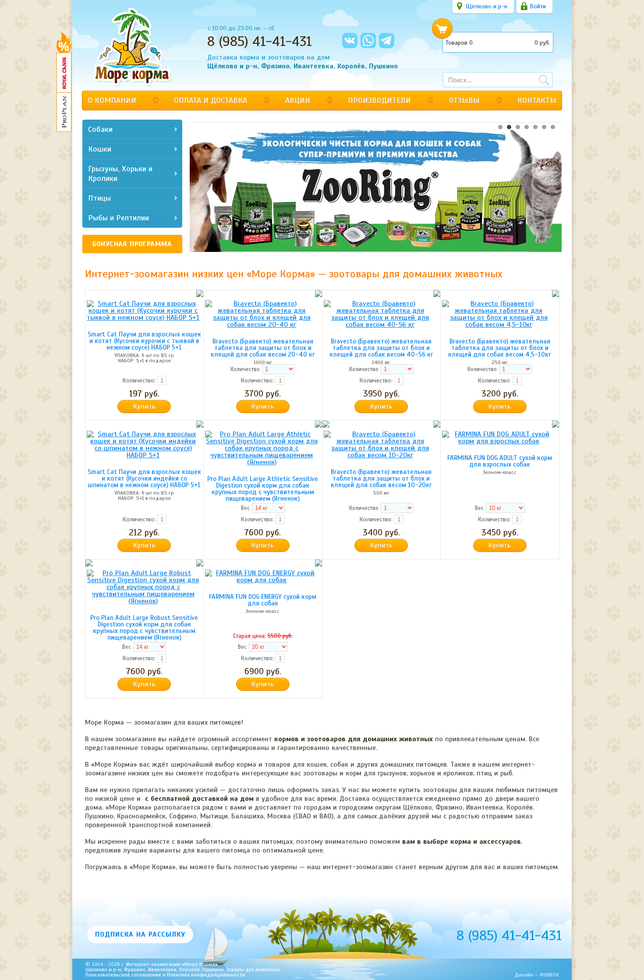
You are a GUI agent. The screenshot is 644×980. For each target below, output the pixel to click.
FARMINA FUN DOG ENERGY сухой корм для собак (262, 600)
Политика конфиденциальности (206, 975)
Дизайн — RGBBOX (537, 974)
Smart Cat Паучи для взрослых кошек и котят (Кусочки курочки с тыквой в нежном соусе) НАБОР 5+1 (144, 340)
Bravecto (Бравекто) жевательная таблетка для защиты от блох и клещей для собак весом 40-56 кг (381, 347)
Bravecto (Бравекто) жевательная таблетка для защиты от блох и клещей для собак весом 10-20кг (381, 478)
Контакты (536, 100)
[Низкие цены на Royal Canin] (64, 72)
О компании (112, 100)
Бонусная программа (132, 244)
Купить (144, 406)
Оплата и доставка (210, 100)
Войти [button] (538, 6)
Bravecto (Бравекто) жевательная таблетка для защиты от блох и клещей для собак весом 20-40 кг (263, 347)
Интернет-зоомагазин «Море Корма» (183, 964)
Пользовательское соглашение (123, 975)
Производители (379, 100)
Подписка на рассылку (140, 934)
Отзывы (464, 100)
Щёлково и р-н (486, 6)
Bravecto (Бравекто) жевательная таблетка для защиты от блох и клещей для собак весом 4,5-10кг (499, 347)
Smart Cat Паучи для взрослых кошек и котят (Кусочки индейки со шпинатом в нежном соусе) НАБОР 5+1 (144, 478)
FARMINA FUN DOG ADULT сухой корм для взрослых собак (499, 461)
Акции (297, 100)
